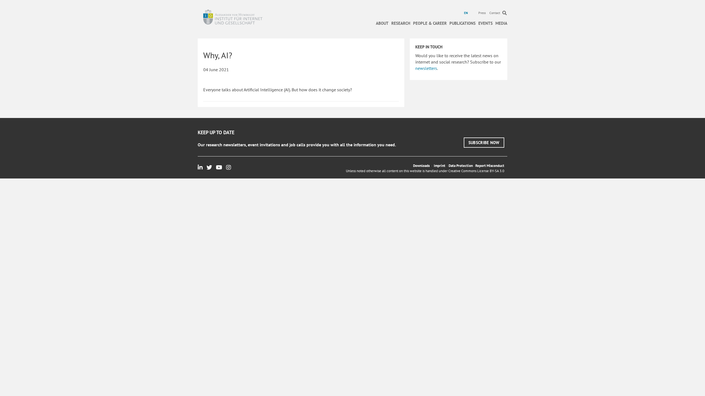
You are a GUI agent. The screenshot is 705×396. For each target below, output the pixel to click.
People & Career (430, 23)
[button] (484, 143)
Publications (462, 23)
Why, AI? (217, 55)
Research (400, 23)
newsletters (426, 68)
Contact (494, 13)
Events (485, 23)
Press (482, 13)
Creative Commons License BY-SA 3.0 (476, 171)
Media (501, 23)
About (382, 23)
